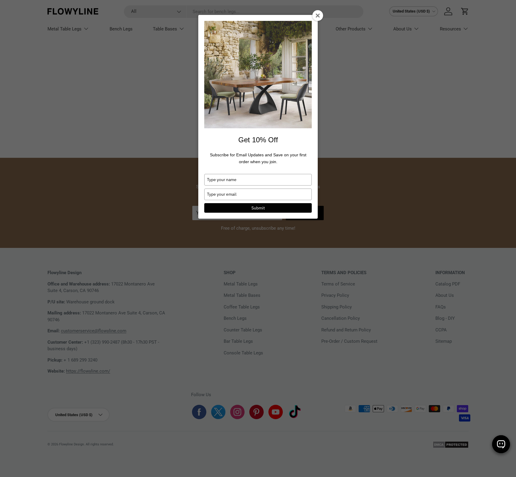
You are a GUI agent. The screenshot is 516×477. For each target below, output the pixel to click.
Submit (258, 208)
